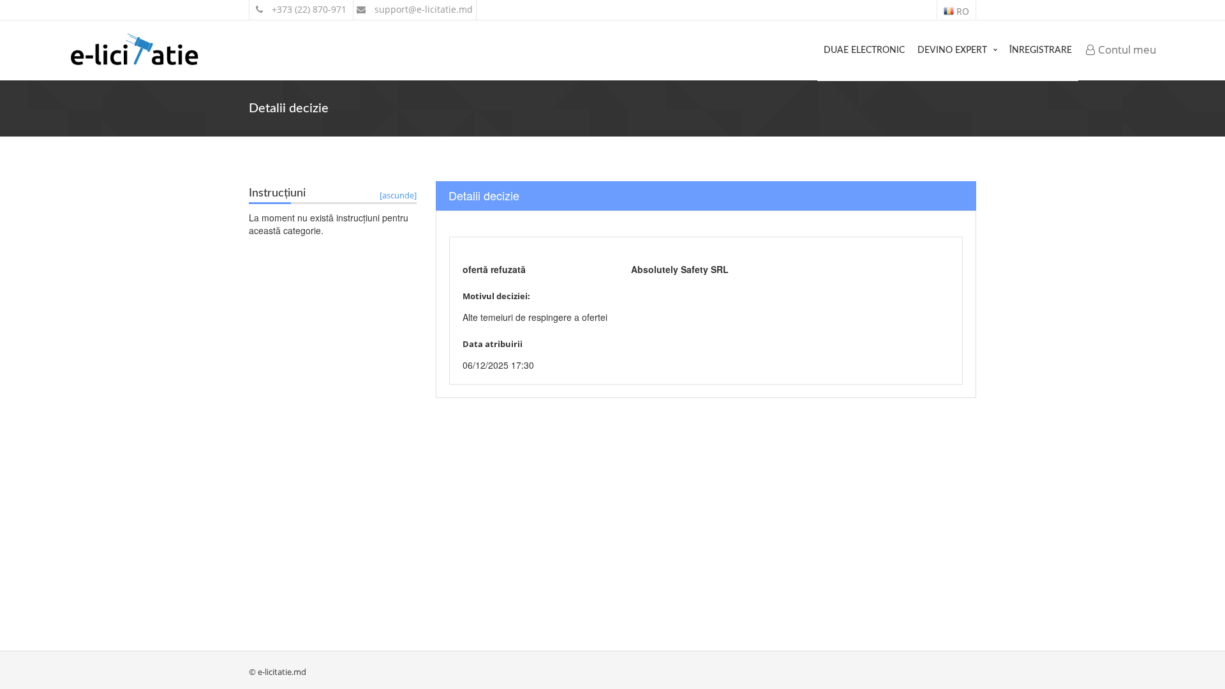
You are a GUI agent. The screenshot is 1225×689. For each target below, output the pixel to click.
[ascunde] (398, 195)
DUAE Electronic (864, 50)
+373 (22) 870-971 (307, 9)
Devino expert (952, 50)
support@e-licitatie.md (422, 9)
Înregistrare (1040, 50)
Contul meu (1125, 49)
